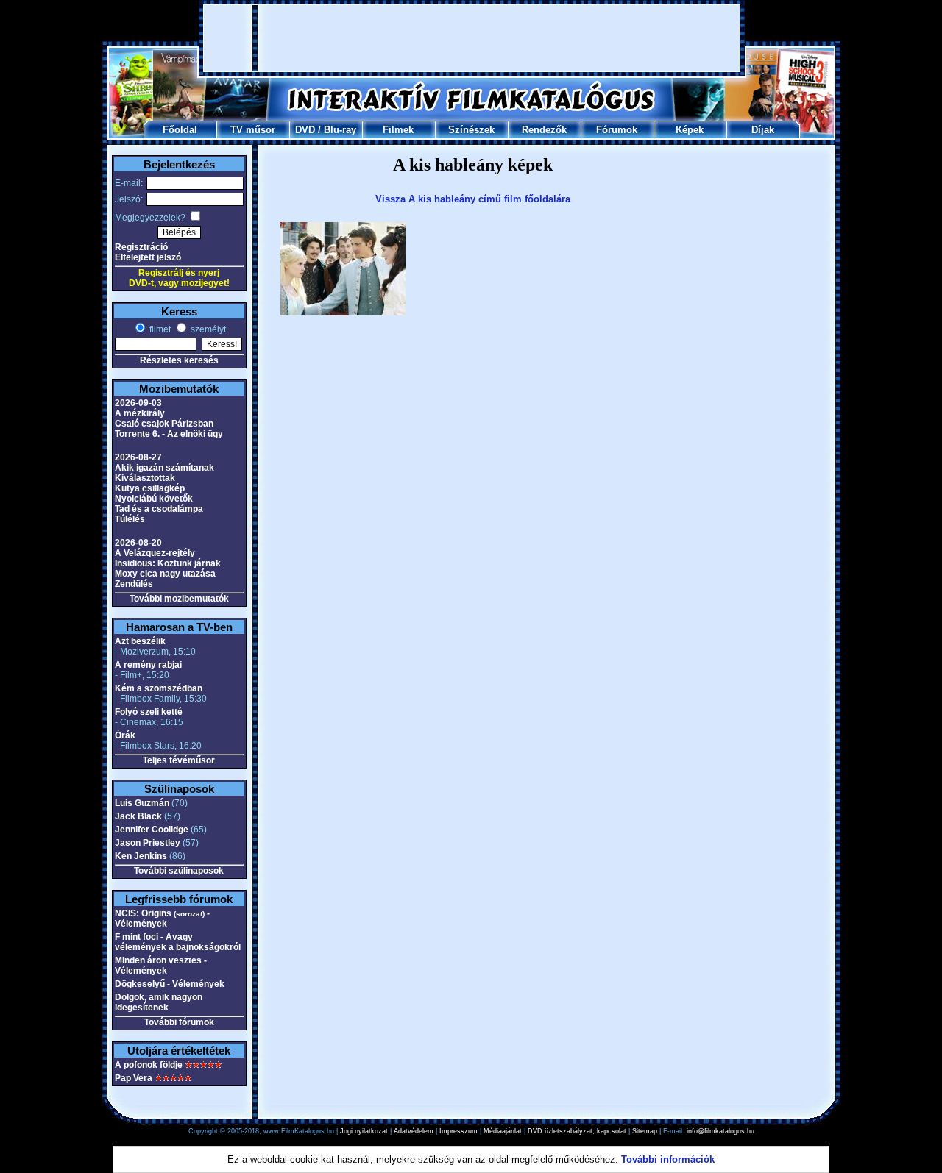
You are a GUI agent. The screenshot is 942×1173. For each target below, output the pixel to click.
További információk (668, 1159)
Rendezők (544, 129)
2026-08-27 (138, 457)
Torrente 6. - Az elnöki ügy (169, 434)
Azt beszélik (140, 641)
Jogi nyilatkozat (364, 1131)
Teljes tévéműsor (179, 760)
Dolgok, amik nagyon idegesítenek (158, 1002)
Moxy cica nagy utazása (165, 573)
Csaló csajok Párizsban (164, 423)
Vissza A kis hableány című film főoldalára (472, 198)
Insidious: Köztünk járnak (168, 563)
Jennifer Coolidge (151, 829)
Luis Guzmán (142, 803)
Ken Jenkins (141, 856)
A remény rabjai (148, 665)
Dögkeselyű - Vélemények (169, 984)
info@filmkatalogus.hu (720, 1131)
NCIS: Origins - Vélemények (162, 918)
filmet (159, 329)
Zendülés (134, 584)
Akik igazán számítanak (164, 468)
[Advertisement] (472, 38)
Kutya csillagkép (150, 488)
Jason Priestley (147, 843)
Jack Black (138, 816)
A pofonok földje (149, 1065)
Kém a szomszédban (158, 688)
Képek (690, 129)
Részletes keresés (179, 360)
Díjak (762, 129)
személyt (207, 329)
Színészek (471, 129)
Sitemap (644, 1131)
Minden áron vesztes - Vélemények (161, 965)
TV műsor (252, 129)
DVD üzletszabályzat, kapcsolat (577, 1131)
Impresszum (458, 1131)
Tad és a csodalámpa (159, 509)
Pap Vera (133, 1078)
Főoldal (180, 129)
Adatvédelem (413, 1131)
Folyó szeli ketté (149, 712)
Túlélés (130, 519)
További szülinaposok (179, 871)
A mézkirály (140, 413)
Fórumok (616, 129)
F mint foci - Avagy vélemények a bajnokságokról (178, 942)
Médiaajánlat (503, 1131)
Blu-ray (340, 129)
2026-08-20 (138, 543)
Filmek (398, 129)
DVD (305, 129)
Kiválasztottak (145, 478)
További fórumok (179, 1022)
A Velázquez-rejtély (155, 553)
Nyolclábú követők (154, 498)
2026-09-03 (138, 403)
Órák (125, 735)
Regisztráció (141, 247)
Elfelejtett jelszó (148, 257)
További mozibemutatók (179, 598)
